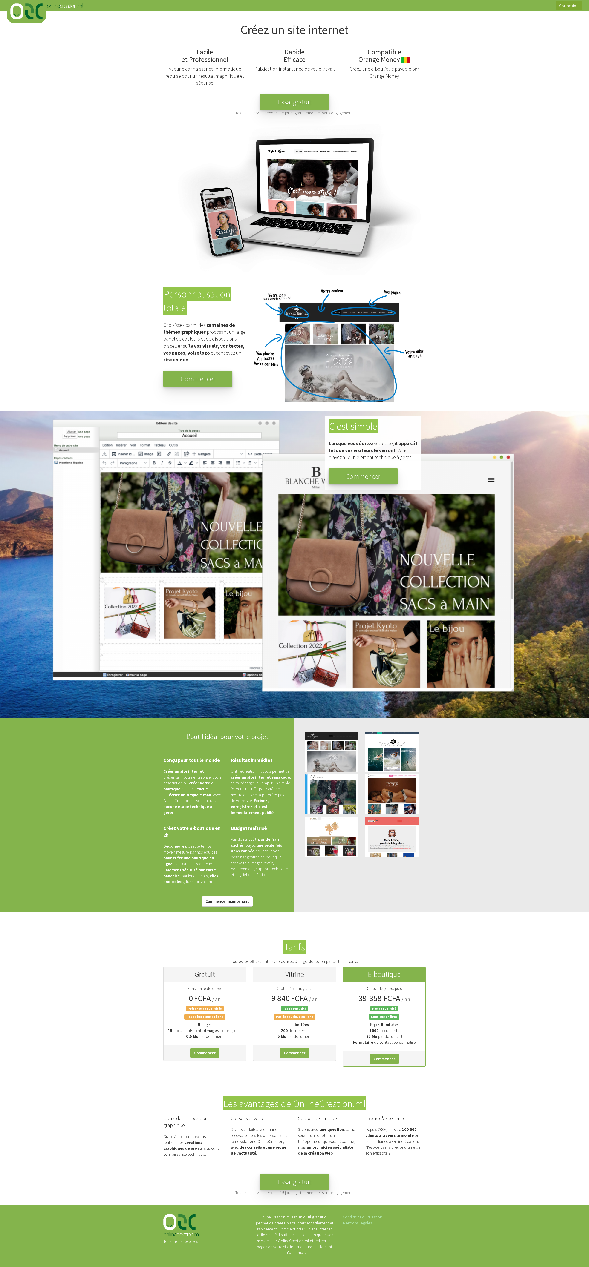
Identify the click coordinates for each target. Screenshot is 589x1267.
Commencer (205, 1052)
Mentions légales (357, 1223)
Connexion (569, 5)
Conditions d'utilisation (362, 1217)
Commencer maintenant (227, 901)
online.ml (26, 11)
